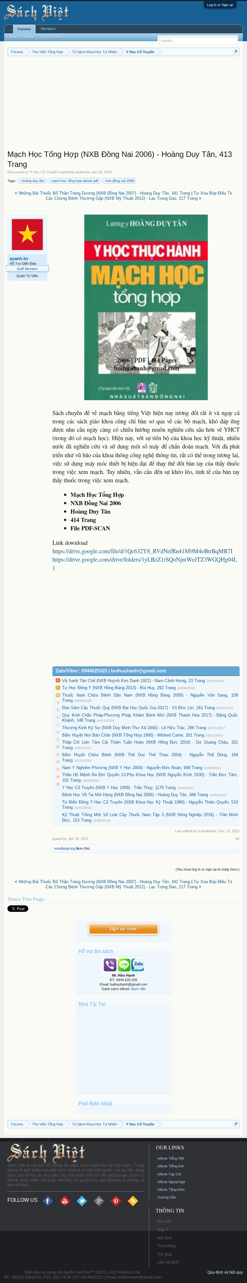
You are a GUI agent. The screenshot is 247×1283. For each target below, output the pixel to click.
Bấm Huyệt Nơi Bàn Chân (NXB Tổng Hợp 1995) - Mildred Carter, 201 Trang (133, 735)
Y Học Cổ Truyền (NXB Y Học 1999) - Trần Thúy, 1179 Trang (119, 787)
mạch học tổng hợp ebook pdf (74, 181)
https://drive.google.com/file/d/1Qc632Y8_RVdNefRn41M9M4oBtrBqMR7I (142, 551)
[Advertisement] (123, 104)
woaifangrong (64, 848)
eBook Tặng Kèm (171, 1189)
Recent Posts (51, 37)
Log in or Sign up (220, 5)
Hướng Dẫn (167, 1197)
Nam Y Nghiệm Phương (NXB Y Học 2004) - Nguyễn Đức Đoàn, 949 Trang (132, 767)
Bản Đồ (163, 1221)
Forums (24, 29)
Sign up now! (123, 928)
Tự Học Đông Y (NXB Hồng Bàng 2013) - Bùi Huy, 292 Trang (119, 687)
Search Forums (22, 37)
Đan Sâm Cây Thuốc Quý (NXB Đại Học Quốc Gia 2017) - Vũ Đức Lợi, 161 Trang (138, 707)
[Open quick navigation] (235, 52)
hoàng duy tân (33, 181)
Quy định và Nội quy (225, 1272)
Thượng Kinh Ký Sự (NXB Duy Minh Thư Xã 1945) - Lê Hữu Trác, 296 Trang (134, 727)
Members (48, 29)
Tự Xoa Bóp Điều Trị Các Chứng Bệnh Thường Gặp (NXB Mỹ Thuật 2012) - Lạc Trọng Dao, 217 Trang (139, 196)
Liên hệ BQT (168, 1262)
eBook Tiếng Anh (171, 1166)
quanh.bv (83, 172)
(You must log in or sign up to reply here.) (208, 869)
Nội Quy (164, 1238)
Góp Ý (162, 1230)
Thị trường (166, 1246)
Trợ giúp (164, 1254)
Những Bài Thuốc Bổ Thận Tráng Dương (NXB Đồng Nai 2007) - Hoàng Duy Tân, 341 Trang (104, 193)
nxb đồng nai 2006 (119, 181)
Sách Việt (138, 989)
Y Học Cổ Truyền (43, 172)
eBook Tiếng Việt (171, 1158)
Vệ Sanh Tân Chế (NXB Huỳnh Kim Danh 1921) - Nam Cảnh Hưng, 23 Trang (133, 680)
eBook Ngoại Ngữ (171, 1182)
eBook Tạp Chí (169, 1174)
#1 (238, 839)
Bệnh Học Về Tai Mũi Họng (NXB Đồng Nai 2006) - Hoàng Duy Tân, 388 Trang (135, 794)
